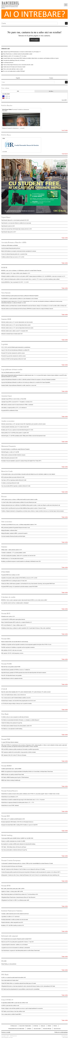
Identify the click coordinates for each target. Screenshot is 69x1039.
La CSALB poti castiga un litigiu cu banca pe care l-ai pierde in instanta (16, 703)
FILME (4, 961)
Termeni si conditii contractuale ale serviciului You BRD (13, 841)
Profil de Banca (6, 135)
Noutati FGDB (6, 664)
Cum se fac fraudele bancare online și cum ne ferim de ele (13, 694)
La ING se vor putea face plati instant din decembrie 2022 (13, 977)
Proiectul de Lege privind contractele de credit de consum (13, 355)
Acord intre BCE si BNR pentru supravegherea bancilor (13, 619)
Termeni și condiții (5, 1032)
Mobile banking (6, 835)
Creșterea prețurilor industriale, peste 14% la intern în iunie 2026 (15, 426)
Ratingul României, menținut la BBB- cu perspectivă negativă (14, 533)
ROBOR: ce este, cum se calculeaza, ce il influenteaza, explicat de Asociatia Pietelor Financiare (21, 270)
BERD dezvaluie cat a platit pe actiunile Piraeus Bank (12, 774)
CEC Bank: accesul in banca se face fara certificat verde (13, 1011)
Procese (4, 496)
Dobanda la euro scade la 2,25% (8, 616)
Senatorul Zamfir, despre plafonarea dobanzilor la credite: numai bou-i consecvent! (18, 385)
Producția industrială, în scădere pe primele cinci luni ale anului (14, 919)
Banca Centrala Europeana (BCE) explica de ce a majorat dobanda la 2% (16, 622)
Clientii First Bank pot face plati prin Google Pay (11, 722)
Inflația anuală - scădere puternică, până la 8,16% (11, 549)
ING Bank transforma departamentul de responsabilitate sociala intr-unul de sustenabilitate (20, 989)
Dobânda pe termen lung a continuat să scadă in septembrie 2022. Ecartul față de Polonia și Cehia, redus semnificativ (26, 628)
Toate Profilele (65, 130)
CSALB (4, 689)
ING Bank (5, 974)
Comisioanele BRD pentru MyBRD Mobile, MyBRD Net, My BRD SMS (17, 838)
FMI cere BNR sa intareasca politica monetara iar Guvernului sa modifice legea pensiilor (20, 749)
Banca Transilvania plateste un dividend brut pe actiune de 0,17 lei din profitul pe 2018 (19, 894)
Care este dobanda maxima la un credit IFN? (10, 372)
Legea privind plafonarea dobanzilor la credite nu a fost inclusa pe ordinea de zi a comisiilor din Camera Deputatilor (25, 382)
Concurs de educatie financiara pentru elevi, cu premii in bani (14, 254)
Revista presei (47, 1028)
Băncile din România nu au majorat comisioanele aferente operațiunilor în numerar (18, 251)
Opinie (49, 1025)
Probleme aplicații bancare (16, 1028)
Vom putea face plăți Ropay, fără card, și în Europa (14, 60)
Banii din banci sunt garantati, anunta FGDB (10, 666)
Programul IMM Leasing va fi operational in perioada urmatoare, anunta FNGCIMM (19, 586)
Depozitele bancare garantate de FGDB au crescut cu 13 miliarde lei (15, 669)
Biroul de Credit (6, 471)
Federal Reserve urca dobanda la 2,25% (9, 796)
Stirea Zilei (14, 1025)
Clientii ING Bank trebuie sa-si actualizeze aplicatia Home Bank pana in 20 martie (18, 983)
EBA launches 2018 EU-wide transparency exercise (12, 653)
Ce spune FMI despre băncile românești (9, 742)
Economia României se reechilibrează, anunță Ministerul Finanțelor (15, 449)
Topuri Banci (5, 217)
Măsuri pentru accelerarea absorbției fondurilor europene (13, 454)
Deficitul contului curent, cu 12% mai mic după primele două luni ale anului (17, 327)
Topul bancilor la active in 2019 (8, 226)
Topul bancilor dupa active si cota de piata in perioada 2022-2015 (15, 220)
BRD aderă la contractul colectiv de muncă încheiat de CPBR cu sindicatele (17, 404)
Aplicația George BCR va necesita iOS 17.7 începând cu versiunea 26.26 (16, 401)
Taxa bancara (5, 293)
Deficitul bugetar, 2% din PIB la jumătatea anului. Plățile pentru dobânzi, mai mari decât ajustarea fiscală (23, 435)
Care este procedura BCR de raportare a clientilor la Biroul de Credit (15, 485)
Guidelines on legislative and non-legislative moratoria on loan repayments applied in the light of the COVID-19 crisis (26, 644)
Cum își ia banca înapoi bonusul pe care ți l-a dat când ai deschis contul (18, 64)
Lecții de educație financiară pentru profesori (10, 248)
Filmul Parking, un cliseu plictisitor (8, 964)
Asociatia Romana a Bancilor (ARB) (13, 242)
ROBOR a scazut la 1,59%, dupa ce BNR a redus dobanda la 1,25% (15, 273)
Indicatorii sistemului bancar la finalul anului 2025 (12, 333)
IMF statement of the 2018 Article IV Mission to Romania (13, 755)
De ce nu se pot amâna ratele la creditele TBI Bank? (14, 71)
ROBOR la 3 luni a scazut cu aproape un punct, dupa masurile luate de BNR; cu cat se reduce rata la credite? (24, 600)
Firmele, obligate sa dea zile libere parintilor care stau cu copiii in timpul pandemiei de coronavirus (22, 1008)
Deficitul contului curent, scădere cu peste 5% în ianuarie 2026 (14, 330)
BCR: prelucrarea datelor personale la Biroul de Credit (12, 477)
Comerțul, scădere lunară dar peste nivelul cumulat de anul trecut (15, 913)
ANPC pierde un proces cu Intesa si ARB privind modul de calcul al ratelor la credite (19, 499)
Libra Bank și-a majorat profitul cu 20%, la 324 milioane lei (14, 407)
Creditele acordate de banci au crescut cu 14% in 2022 (12, 257)
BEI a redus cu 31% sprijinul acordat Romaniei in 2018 (13, 818)
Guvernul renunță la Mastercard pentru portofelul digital (13, 536)
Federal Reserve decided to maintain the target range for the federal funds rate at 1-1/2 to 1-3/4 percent (22, 799)
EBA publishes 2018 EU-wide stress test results (11, 650)
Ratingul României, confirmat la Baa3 (9, 530)
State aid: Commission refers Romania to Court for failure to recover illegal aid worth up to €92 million (23, 869)
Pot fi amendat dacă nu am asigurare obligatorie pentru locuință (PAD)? (16, 938)
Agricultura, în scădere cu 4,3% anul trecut (10, 916)
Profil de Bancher (6, 105)
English (18, 78)
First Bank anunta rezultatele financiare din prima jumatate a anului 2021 (16, 725)
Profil (55, 1025)
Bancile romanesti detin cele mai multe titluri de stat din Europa (14, 641)
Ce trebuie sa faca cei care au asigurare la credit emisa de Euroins (15, 717)
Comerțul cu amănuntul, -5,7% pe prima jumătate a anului (13, 552)
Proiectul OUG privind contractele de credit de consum (13, 353)
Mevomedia (65, 1037)
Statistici (4, 547)
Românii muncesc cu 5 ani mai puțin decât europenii (12, 558)
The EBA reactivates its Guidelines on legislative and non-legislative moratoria (17, 647)
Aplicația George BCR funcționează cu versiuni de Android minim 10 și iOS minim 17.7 (22, 51)
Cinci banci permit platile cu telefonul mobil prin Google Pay (14, 849)
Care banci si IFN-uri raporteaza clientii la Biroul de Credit (13, 480)
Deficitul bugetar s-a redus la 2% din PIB (10, 452)
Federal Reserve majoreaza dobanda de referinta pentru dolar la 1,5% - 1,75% (17, 802)
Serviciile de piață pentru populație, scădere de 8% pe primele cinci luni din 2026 (18, 555)
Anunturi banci (6, 396)
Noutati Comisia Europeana (10, 860)
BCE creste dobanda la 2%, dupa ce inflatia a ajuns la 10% (13, 625)
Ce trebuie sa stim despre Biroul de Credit (10, 483)
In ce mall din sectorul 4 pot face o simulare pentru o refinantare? (15, 602)
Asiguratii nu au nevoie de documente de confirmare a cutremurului (15, 947)
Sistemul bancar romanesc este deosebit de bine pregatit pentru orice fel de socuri (18, 700)
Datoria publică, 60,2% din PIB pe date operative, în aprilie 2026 (15, 432)
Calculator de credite (8, 597)
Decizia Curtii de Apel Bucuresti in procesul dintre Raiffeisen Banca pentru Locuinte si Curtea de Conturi (23, 508)
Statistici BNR (6, 319)
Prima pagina (34, 39)
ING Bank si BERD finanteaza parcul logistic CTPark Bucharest (15, 777)
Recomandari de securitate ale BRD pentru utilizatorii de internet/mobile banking (18, 844)
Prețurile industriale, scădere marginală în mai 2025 (12, 922)
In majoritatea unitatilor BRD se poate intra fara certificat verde (14, 1002)
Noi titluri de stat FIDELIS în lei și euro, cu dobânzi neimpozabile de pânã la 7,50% (19, 524)
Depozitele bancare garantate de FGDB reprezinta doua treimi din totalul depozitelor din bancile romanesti (23, 672)
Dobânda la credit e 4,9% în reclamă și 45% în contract (14, 56)
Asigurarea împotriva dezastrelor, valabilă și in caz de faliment (14, 944)
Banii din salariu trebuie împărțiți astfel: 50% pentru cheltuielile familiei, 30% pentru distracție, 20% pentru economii (25, 691)
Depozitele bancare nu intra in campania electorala (11, 678)
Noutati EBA (5, 639)
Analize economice (7, 421)
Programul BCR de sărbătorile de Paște (9, 410)
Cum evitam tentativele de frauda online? (10, 980)
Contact (51, 78)
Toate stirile (65, 238)
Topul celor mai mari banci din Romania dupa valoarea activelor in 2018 (16, 228)
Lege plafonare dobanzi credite (11, 369)
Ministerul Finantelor (8, 446)
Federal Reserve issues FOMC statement (10, 805)
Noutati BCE (5, 613)
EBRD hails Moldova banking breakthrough (10, 780)
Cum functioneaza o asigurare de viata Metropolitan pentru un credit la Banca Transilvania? (20, 950)
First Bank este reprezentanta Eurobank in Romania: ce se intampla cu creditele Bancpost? (20, 719)
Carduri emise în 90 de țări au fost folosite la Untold (14, 66)
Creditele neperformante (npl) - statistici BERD (11, 768)
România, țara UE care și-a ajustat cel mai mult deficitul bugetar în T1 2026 (17, 429)
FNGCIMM (5, 572)
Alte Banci (51, 91)
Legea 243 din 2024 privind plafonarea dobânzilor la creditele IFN (15, 350)
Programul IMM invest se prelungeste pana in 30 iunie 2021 (14, 580)
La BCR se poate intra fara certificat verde (10, 1005)
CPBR (4, 145)
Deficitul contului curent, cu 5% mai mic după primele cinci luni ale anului (17, 322)
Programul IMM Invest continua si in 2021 (10, 574)
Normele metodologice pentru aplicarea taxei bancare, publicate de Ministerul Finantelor (19, 295)
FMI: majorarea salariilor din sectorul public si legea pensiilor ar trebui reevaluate (18, 752)
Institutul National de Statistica (11, 911)
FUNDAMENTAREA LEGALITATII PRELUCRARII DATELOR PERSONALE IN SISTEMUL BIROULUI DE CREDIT (28, 474)
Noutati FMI (5, 739)
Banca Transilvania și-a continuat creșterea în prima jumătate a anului (17, 53)
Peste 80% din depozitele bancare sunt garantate (11, 675)
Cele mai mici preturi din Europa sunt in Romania (11, 866)
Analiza (43, 1025)
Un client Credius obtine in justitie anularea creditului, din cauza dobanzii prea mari (18, 502)
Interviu (35, 1025)
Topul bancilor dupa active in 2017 (8, 231)
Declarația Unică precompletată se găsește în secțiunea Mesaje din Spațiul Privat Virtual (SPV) (21, 460)
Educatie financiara (25, 1025)
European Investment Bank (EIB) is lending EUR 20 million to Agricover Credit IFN (19, 824)
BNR (18, 91)
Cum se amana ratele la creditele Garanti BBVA (11, 1014)
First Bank (5, 714)
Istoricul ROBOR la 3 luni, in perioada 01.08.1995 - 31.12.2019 (15, 282)
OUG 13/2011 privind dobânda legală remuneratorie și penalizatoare (15, 347)
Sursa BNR (64, 100)
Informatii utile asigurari (9, 936)
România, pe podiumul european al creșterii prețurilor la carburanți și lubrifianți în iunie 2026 (21, 561)
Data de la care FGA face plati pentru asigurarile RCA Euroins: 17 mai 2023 (17, 941)
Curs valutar (5, 88)
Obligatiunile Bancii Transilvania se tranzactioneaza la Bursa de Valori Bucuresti (18, 897)
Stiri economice (6, 521)
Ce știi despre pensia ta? (8, 62)
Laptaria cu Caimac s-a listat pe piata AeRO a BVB (12, 891)
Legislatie (4, 344)
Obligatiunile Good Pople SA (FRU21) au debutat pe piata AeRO (15, 900)
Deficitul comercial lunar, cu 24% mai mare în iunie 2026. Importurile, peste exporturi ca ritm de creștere (23, 423)
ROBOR (4, 267)
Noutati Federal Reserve (9, 791)
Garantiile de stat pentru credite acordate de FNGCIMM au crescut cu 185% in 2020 (19, 577)
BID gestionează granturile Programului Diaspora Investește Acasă (15, 527)
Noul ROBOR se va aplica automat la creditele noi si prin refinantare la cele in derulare (19, 298)
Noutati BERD (6, 766)
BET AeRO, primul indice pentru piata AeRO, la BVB (12, 888)
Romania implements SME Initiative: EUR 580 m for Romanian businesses (17, 821)
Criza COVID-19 (7, 1000)
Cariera (29, 1028)
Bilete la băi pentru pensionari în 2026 (9, 457)
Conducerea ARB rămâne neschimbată (9, 245)
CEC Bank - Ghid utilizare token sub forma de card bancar (13, 847)
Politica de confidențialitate (61, 1032)
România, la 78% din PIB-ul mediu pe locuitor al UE (12, 925)
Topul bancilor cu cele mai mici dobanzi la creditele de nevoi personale (16, 223)
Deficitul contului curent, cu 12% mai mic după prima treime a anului (15, 325)
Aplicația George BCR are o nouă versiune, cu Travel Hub (13, 398)
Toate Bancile (65, 153)
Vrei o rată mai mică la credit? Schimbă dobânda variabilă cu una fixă (15, 697)
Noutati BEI (5, 816)
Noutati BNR (37, 1028)
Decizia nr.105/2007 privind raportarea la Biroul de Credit (13, 358)
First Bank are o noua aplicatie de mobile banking (11, 728)
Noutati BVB (5, 885)
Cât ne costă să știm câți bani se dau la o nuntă (13, 69)
